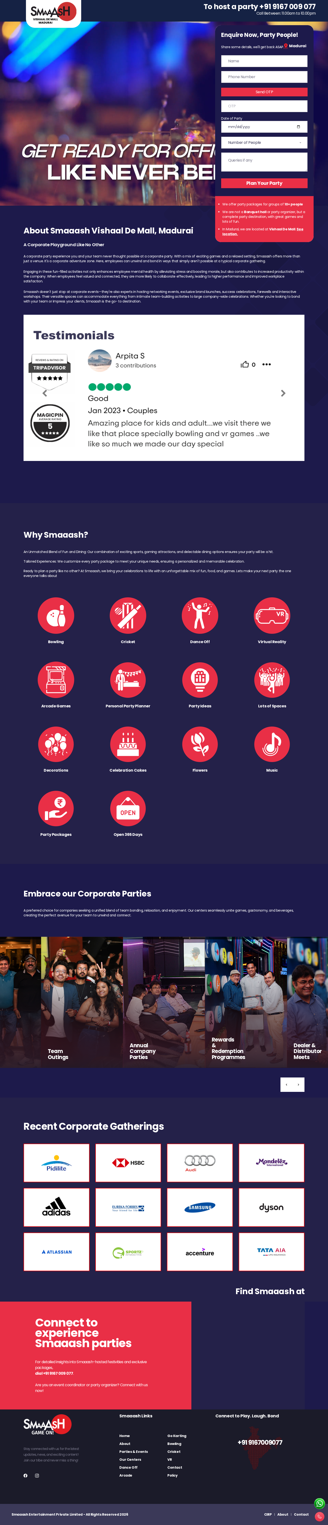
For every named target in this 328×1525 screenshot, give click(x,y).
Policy (172, 1475)
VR (169, 1459)
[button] (286, 1084)
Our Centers (130, 1459)
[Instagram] (37, 1476)
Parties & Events (133, 1451)
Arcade (125, 1475)
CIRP (268, 1514)
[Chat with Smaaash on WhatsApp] (319, 1504)
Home (124, 1435)
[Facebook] (25, 1476)
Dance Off (128, 1467)
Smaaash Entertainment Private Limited (47, 1514)
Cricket (173, 1451)
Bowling (174, 1443)
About (124, 1443)
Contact (174, 1467)
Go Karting (176, 1435)
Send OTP (264, 92)
